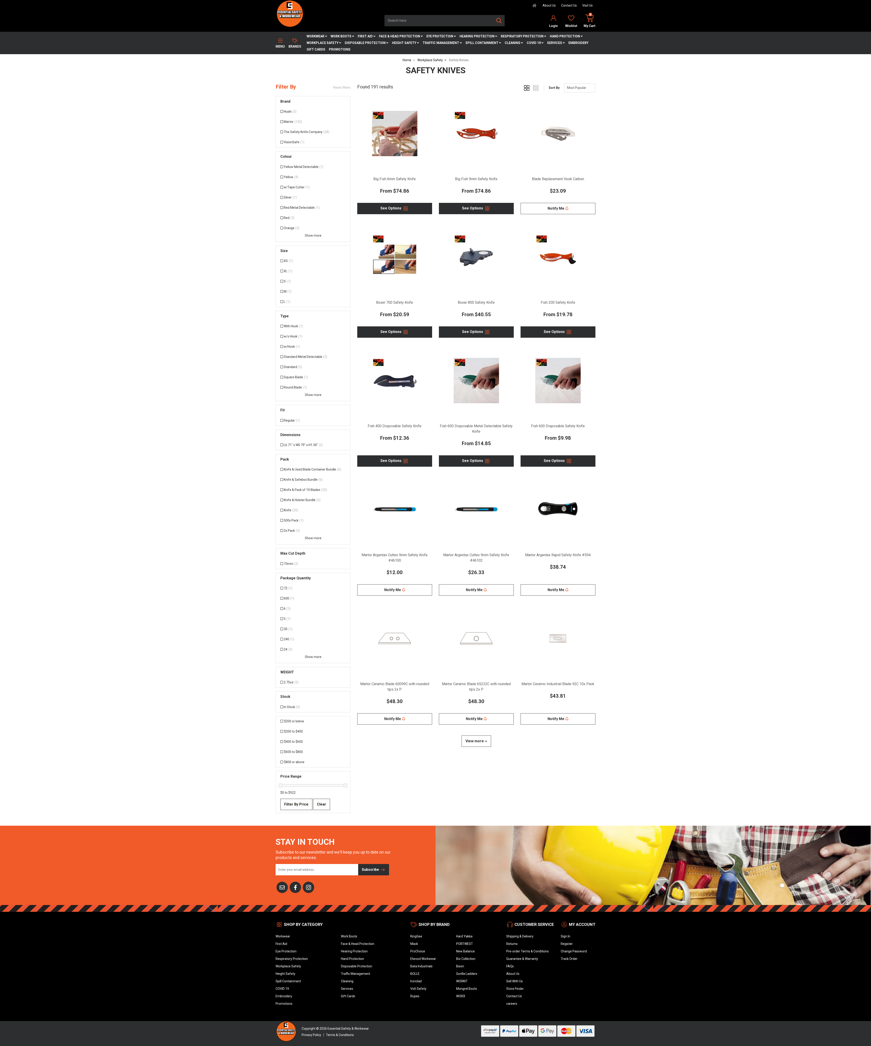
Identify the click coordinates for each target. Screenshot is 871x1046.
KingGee (416, 936)
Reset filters (341, 87)
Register (567, 944)
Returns (512, 944)
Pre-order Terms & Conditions (527, 951)
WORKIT (462, 981)
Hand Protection (565, 36)
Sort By (554, 88)
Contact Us (569, 5)
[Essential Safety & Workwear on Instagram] (308, 887)
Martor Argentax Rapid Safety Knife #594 (558, 555)
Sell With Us (514, 981)
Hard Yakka (464, 936)
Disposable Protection (365, 43)
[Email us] (282, 887)
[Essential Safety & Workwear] (289, 13)
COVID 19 (534, 43)
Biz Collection (465, 959)
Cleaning (513, 43)
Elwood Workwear (423, 959)
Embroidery (578, 43)
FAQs (510, 966)
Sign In (565, 936)
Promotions (339, 49)
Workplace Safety (323, 43)
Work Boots (341, 36)
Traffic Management (441, 43)
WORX (460, 996)
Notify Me (556, 208)
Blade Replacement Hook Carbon (558, 179)
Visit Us (587, 5)
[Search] (499, 20)
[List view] (535, 88)
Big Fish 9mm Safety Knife (476, 179)
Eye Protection (440, 36)
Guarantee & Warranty (522, 959)
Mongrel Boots (466, 988)
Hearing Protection (477, 36)
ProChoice (417, 951)
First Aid (365, 36)
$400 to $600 (293, 741)
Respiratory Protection (522, 36)
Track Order (569, 959)
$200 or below (294, 721)
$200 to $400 (293, 731)
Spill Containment (482, 43)
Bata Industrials (421, 966)
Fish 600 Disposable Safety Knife (558, 426)
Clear (321, 804)
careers (511, 1003)
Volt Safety (418, 988)
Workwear (316, 36)
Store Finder (515, 988)
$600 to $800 (293, 752)
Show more (313, 235)
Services (555, 43)
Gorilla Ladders (466, 974)
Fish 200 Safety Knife (558, 302)
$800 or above (294, 762)
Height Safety (404, 43)
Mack (414, 944)
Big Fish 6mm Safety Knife (394, 179)
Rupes (414, 996)
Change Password (574, 951)
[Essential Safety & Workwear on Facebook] (295, 887)
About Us (549, 5)
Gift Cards (316, 49)
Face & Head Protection (400, 36)
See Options (391, 208)
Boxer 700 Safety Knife (394, 302)
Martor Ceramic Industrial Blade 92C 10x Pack (557, 684)
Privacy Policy (311, 1034)
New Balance (465, 951)
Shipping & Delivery (519, 936)
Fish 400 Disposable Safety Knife (394, 426)
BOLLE (415, 974)
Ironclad (416, 981)
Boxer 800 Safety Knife (476, 302)
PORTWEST (464, 944)
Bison (460, 966)
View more (475, 741)
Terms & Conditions (340, 1034)
